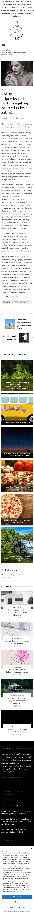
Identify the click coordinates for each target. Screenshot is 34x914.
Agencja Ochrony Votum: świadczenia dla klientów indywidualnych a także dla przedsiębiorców (16, 821)
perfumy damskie (25, 168)
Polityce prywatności (15, 891)
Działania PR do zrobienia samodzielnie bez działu (17, 730)
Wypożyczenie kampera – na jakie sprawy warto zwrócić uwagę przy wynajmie (17, 558)
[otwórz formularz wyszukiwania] (17, 22)
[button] (31, 848)
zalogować (14, 575)
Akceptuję (17, 897)
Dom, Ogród (17, 607)
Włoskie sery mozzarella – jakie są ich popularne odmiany (17, 521)
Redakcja (4, 118)
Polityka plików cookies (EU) (12, 791)
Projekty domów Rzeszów (11, 777)
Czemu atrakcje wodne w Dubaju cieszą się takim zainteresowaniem (17, 454)
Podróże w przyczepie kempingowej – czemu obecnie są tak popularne (17, 421)
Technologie (17, 667)
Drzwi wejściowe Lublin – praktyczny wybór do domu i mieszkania (17, 612)
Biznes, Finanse (17, 639)
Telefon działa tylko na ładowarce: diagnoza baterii (17, 670)
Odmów (17, 902)
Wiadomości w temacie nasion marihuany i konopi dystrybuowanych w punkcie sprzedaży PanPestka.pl (17, 385)
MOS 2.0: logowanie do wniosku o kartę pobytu (17, 642)
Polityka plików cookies (10, 911)
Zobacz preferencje (17, 907)
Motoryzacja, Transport (17, 696)
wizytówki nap (7, 840)
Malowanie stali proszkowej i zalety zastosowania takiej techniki (14, 830)
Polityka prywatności (24, 911)
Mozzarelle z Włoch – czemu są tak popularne (17, 488)
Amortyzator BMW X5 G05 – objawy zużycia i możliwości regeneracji (17, 700)
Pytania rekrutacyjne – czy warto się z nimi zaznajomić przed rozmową (15, 812)
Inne (2, 89)
